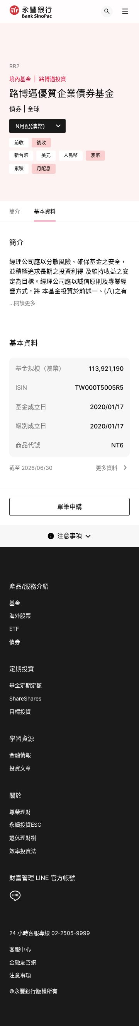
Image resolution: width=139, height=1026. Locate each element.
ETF (14, 628)
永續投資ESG (25, 824)
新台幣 (21, 155)
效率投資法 (22, 851)
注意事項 (20, 975)
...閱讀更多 (22, 303)
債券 (14, 642)
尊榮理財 (20, 811)
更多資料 (106, 467)
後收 (41, 143)
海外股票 (20, 615)
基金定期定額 (25, 685)
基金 (14, 602)
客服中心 (20, 949)
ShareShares (25, 698)
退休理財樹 (22, 837)
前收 (19, 143)
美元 (46, 155)
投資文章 (20, 768)
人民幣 (71, 155)
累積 (19, 168)
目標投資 (20, 711)
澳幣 (95, 155)
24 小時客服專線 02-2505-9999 (49, 933)
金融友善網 (22, 962)
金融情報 (20, 755)
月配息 (44, 168)
